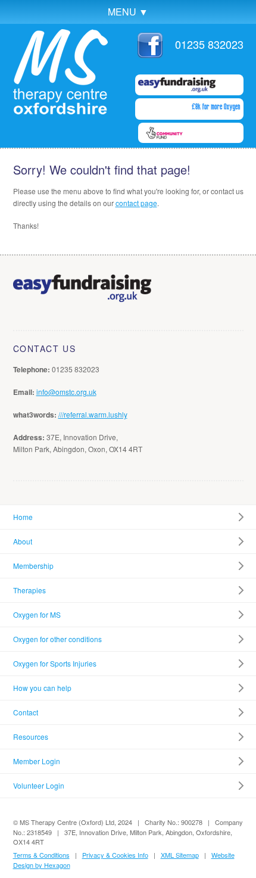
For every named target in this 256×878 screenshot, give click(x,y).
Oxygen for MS (37, 614)
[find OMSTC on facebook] (150, 53)
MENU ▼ (128, 11)
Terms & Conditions (41, 855)
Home (23, 517)
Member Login (36, 761)
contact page (136, 203)
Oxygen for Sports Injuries (54, 663)
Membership (33, 566)
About (22, 541)
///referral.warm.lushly (92, 414)
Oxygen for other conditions (57, 639)
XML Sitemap (180, 855)
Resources (30, 736)
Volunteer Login (38, 785)
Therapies (29, 590)
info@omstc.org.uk (66, 392)
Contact (25, 712)
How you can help (42, 688)
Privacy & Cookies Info (115, 855)
